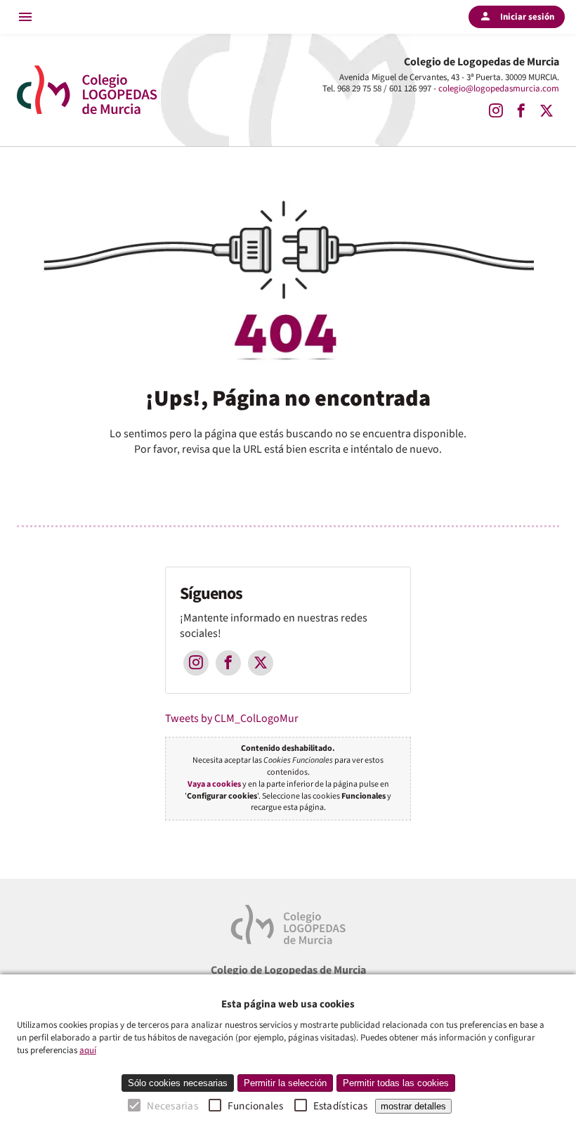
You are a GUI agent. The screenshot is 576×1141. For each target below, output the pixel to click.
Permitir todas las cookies (396, 1083)
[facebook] (521, 111)
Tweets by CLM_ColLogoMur (232, 718)
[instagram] (496, 111)
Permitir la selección (285, 1083)
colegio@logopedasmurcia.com (498, 88)
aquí (87, 1050)
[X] (546, 111)
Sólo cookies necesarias (178, 1083)
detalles (413, 1106)
